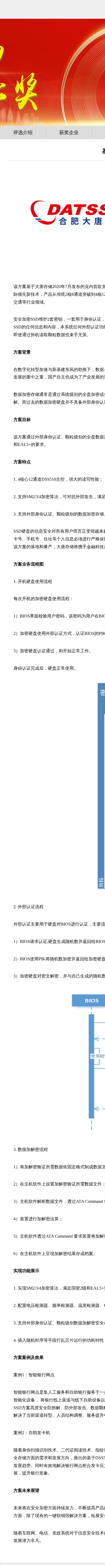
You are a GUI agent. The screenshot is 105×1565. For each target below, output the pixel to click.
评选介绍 (23, 132)
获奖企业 (69, 132)
